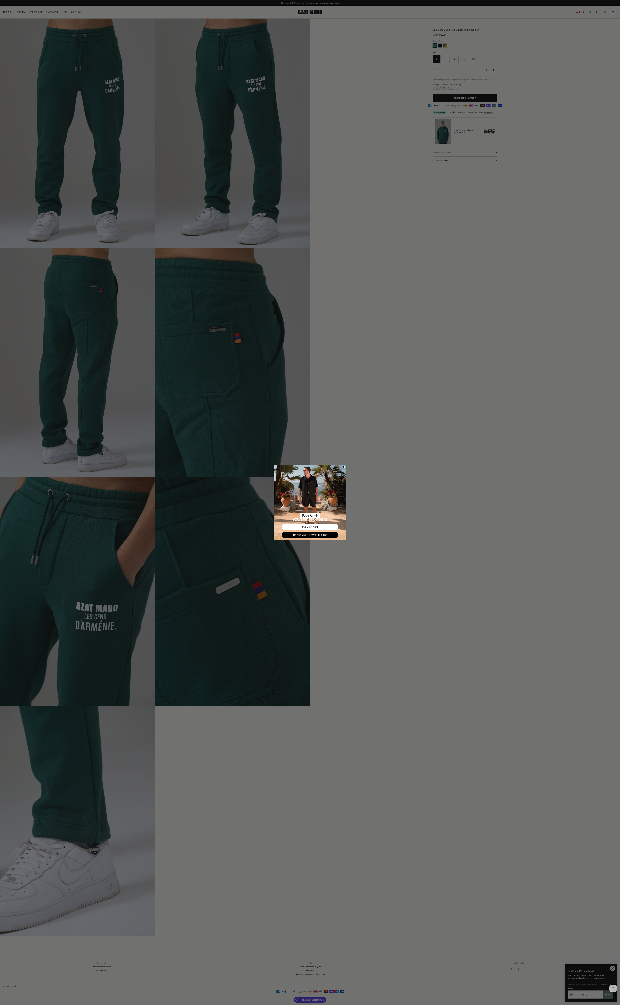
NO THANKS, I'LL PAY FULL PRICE (310, 535)
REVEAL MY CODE (310, 527)
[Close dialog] (344, 467)
